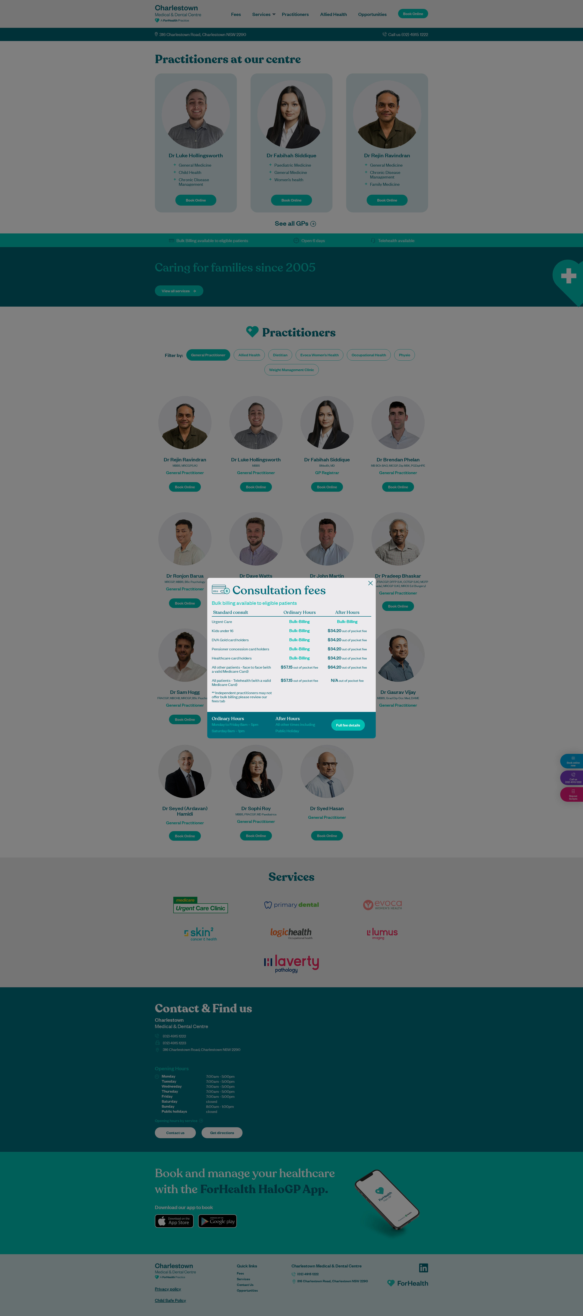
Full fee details (348, 725)
